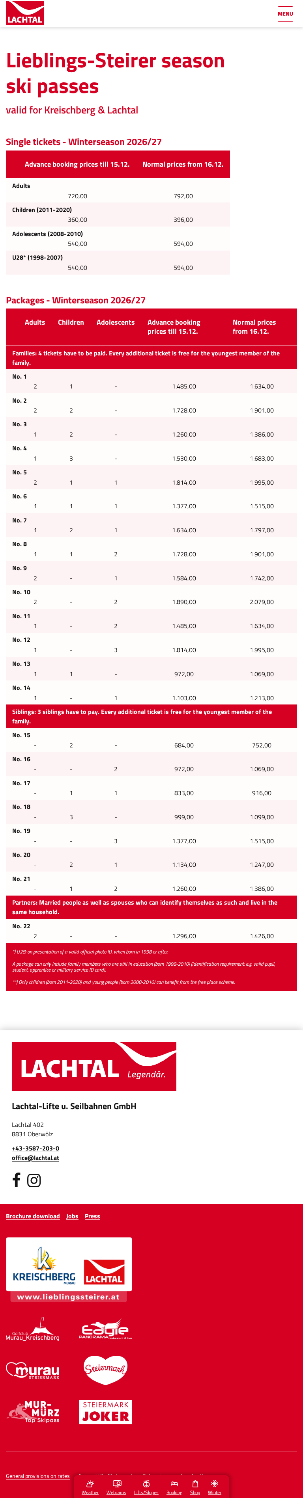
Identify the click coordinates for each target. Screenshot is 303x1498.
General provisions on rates (38, 1476)
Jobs (72, 1216)
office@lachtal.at (35, 1157)
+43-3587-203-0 (35, 1148)
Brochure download (33, 1216)
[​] (16, 1180)
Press (92, 1216)
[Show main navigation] (285, 14)
